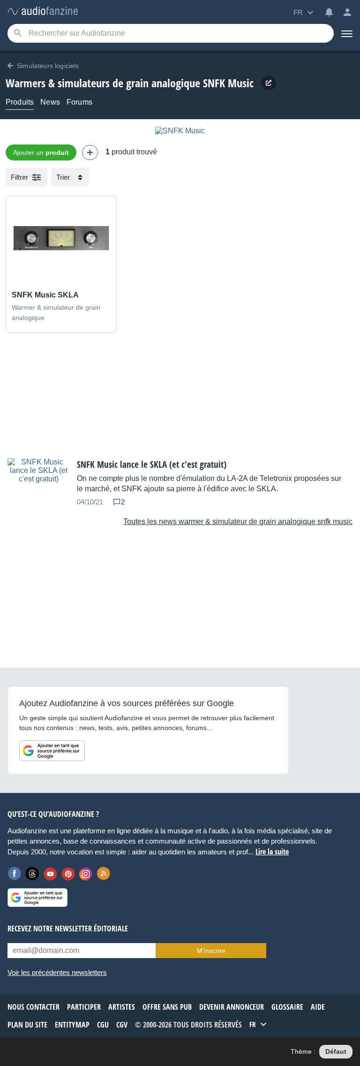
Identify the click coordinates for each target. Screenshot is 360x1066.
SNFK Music (228, 83)
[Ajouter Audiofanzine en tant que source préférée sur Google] (52, 750)
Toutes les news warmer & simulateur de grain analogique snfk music (237, 521)
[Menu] (346, 33)
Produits (20, 102)
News (50, 102)
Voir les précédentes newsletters (57, 972)
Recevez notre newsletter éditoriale (68, 928)
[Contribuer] (90, 152)
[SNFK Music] (180, 131)
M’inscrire (211, 950)
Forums (79, 102)
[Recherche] (17, 33)
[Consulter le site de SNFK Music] (268, 83)
